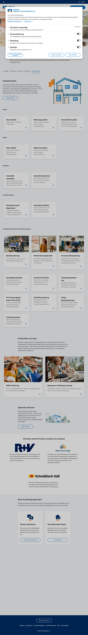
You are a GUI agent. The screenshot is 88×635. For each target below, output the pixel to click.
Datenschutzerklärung (14, 21)
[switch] (78, 34)
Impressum (27, 21)
